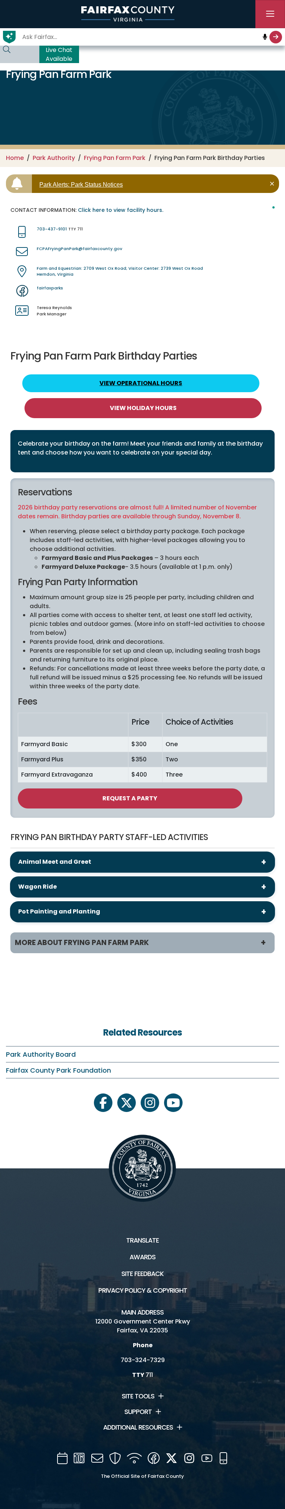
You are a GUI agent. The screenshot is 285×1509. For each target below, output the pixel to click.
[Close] (273, 183)
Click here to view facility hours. (120, 210)
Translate (142, 1240)
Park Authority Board (41, 1054)
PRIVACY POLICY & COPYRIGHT (142, 1290)
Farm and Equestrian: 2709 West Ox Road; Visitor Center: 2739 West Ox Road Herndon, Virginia (120, 271)
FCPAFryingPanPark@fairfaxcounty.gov (79, 249)
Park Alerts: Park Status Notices (81, 184)
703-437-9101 (52, 229)
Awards (142, 1257)
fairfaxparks (50, 288)
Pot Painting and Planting (59, 911)
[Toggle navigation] (270, 14)
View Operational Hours (140, 383)
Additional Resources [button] (138, 1427)
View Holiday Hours (143, 408)
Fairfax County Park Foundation (58, 1070)
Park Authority (54, 158)
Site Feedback (142, 1273)
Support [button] (138, 1411)
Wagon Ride (37, 886)
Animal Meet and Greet (54, 861)
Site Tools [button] (138, 1396)
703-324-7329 (143, 1360)
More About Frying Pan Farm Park (82, 943)
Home (15, 158)
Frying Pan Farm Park (114, 158)
